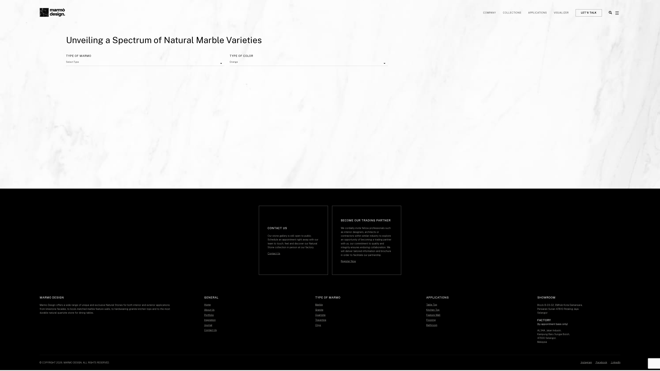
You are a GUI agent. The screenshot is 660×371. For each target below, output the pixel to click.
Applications (537, 12)
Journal (208, 325)
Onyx (318, 325)
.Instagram (586, 362)
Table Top (431, 304)
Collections (512, 12)
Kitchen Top (432, 309)
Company (489, 12)
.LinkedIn (615, 362)
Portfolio (209, 315)
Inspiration (210, 320)
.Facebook (601, 362)
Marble (319, 304)
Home (207, 304)
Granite (319, 309)
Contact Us (274, 253)
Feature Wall (433, 315)
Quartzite (320, 315)
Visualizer (561, 12)
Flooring (431, 320)
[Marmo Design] (52, 13)
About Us (209, 309)
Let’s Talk (589, 12)
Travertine (320, 320)
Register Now (348, 261)
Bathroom (431, 325)
